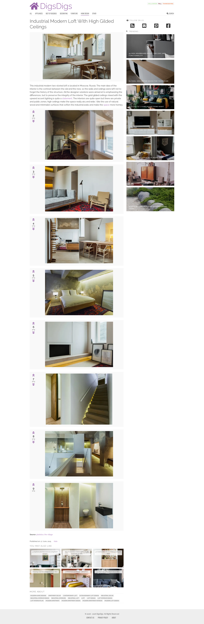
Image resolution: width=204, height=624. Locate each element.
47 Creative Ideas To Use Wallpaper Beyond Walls (108, 552)
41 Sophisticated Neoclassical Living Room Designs (45, 552)
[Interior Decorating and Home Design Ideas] (51, 11)
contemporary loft (70, 595)
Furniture (74, 13)
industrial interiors (58, 598)
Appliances (39, 13)
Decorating (64, 13)
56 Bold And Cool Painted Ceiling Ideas (76, 572)
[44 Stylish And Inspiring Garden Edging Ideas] (150, 199)
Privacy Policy (103, 617)
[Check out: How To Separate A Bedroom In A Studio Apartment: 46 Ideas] (76, 558)
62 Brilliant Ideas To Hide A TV (143, 183)
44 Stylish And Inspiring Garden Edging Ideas (148, 207)
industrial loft (73, 598)
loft (83, 598)
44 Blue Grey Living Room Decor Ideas (108, 572)
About (114, 617)
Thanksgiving (168, 3)
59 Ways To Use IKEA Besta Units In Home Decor (148, 131)
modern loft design (112, 600)
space (106, 105)
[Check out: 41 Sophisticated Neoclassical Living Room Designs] (45, 558)
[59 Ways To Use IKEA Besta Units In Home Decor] (150, 123)
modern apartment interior (92, 600)
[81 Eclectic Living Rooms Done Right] (150, 97)
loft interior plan (36, 600)
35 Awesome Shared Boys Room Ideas (146, 157)
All (31, 13)
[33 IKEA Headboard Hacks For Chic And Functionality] (150, 46)
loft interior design (105, 598)
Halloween (152, 3)
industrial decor (107, 595)
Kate (55, 541)
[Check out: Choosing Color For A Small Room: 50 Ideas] (45, 578)
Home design (85, 13)
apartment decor (54, 595)
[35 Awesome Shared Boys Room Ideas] (150, 148)
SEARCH (171, 13)
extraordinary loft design (89, 595)
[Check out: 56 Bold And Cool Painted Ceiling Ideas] (76, 578)
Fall (160, 3)
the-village (48, 535)
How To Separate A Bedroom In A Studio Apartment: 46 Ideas (77, 552)
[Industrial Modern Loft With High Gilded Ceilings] (77, 79)
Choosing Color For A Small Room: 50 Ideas (45, 572)
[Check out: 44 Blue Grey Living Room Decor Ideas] (108, 578)
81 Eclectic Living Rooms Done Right (146, 106)
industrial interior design (39, 598)
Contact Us (90, 617)
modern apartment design (71, 600)
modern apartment (52, 600)
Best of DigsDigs (51, 13)
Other (94, 13)
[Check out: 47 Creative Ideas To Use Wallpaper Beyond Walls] (108, 558)
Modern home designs (38, 595)
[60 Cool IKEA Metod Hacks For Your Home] (150, 72)
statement (67, 98)
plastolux (40, 535)
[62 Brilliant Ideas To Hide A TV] (150, 174)
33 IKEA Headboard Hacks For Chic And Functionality (147, 54)
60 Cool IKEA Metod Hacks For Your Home (149, 81)
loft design (91, 598)
